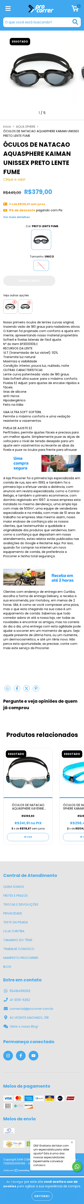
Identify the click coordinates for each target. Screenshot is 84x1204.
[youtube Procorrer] (33, 1056)
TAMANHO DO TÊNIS (17, 940)
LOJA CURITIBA (13, 931)
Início (7, 126)
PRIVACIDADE (12, 913)
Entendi (42, 1196)
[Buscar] (75, 22)
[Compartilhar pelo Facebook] (17, 690)
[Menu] (8, 8)
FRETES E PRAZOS (15, 895)
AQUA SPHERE (25, 126)
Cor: (42, 226)
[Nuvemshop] (16, 1171)
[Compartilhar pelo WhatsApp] (7, 688)
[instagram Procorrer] (8, 1056)
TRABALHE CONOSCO (18, 949)
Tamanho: (42, 256)
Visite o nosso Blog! (24, 1026)
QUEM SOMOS (13, 887)
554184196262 (20, 991)
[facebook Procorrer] (21, 1056)
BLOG (7, 967)
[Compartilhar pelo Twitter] (27, 690)
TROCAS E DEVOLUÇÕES (20, 904)
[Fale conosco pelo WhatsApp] (77, 1166)
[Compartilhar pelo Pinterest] (36, 690)
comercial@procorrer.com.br (31, 1009)
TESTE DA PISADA (15, 922)
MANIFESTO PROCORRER (20, 958)
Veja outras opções (16, 295)
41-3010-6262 (20, 1000)
